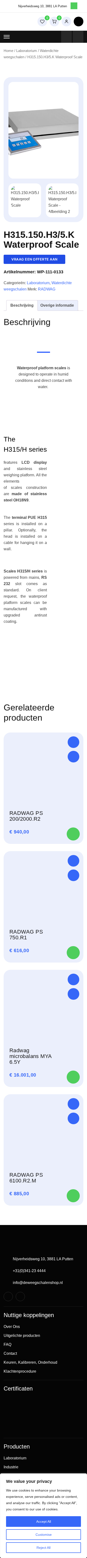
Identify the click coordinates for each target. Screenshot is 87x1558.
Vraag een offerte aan (34, 259)
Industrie (11, 1467)
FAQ (7, 1344)
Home (8, 51)
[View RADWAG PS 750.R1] (73, 875)
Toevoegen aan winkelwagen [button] (73, 834)
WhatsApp (74, 5)
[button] (73, 742)
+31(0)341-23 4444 (29, 1271)
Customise (44, 1534)
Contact (10, 1353)
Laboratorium (26, 51)
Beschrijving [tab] (22, 305)
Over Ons (12, 1327)
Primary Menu (7, 37)
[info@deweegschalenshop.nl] (78, 37)
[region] (43, 1515)
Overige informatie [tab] (57, 305)
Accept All (43, 1521)
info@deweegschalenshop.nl (38, 1283)
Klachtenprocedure (20, 1371)
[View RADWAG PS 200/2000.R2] (73, 756)
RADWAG (46, 289)
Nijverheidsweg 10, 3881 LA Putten (43, 1259)
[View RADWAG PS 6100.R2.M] (73, 1118)
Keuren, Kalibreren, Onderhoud (30, 1362)
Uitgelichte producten (22, 1335)
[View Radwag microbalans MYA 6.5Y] (73, 994)
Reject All (43, 1548)
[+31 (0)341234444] (66, 37)
